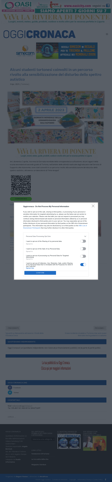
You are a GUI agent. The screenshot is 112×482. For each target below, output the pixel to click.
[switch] (83, 241)
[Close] (94, 207)
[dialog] (56, 241)
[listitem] (56, 236)
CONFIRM (40, 273)
